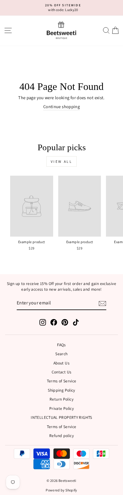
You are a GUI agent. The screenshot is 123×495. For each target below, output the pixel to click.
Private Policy (61, 408)
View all (62, 161)
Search (61, 353)
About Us (61, 363)
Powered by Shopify (61, 490)
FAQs (61, 344)
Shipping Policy (61, 390)
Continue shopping (61, 106)
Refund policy (61, 435)
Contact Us (62, 372)
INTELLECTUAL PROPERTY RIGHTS (61, 417)
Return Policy (61, 399)
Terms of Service (61, 381)
